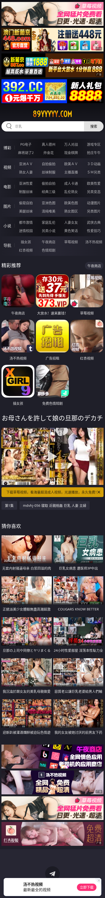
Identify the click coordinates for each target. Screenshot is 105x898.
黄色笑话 (71, 230)
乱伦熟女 (71, 191)
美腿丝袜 (26, 211)
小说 (7, 226)
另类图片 (94, 211)
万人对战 (71, 144)
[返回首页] (99, 888)
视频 (7, 167)
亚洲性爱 (26, 183)
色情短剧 (48, 250)
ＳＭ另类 (94, 172)
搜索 (93, 126)
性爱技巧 (94, 230)
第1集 (9, 505)
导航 (7, 245)
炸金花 (48, 152)
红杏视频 (26, 250)
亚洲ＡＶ (26, 163)
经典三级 (48, 191)
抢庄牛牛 (94, 152)
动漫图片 (94, 202)
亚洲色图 (48, 202)
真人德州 (48, 144)
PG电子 (26, 144)
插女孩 (26, 241)
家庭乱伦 (48, 222)
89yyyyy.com (52, 114)
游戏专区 (94, 144)
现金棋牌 (71, 152)
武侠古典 (94, 222)
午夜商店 (48, 241)
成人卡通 (71, 183)
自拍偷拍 (48, 163)
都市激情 (26, 222)
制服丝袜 (26, 191)
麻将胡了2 (26, 152)
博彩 (7, 147)
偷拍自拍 (48, 183)
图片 (7, 206)
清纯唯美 (48, 211)
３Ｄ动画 (94, 163)
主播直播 (71, 172)
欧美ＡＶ (71, 163)
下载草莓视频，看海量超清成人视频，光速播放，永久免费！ (52, 492)
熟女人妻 (26, 172)
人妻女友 (71, 222)
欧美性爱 (94, 183)
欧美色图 (71, 202)
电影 (7, 187)
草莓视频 (71, 241)
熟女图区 (71, 211)
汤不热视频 (93, 241)
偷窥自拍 (26, 202)
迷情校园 (26, 230)
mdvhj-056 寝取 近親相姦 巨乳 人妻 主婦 (54, 505)
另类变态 (94, 191)
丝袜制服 (48, 172)
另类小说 (48, 230)
